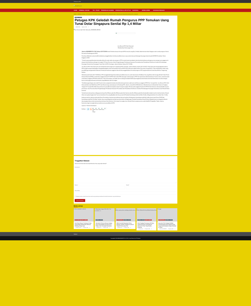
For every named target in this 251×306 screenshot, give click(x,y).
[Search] (176, 10)
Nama (76, 185)
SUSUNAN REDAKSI (159, 10)
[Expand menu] (90, 10)
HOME (75, 10)
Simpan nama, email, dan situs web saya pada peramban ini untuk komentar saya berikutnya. (98, 196)
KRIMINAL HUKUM (84, 10)
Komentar (77, 167)
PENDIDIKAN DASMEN (107, 10)
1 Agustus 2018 (84, 26)
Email (127, 185)
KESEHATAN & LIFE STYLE (123, 10)
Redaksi (75, 234)
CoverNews (131, 238)
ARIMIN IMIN (78, 26)
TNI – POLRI (96, 10)
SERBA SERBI (146, 10)
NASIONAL (135, 10)
